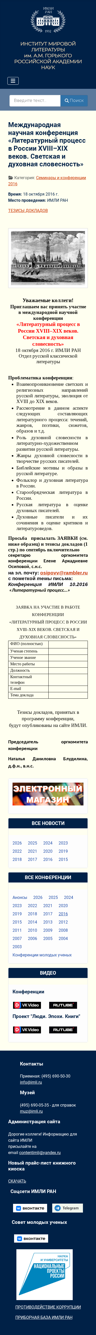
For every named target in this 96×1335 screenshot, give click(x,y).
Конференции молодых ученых (42, 955)
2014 (32, 922)
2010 (32, 930)
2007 (17, 938)
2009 (47, 930)
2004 (63, 938)
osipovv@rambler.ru (64, 572)
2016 (47, 859)
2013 (47, 922)
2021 (32, 851)
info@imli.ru (31, 1082)
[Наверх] (87, 1325)
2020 (47, 851)
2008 (63, 930)
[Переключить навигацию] (13, 81)
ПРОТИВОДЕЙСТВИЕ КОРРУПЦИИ (48, 1307)
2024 (47, 843)
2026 (17, 843)
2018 (17, 859)
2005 (47, 938)
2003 (17, 946)
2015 (63, 859)
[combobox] (35, 101)
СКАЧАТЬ (17, 1181)
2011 (17, 930)
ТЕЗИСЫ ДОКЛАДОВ (28, 210)
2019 (63, 851)
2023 (63, 843)
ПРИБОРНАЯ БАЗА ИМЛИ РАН (43, 1317)
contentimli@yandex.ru (40, 1152)
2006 (32, 938)
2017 (32, 859)
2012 (63, 922)
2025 (32, 843)
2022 (17, 851)
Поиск (76, 100)
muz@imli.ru (31, 1111)
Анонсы (20, 897)
